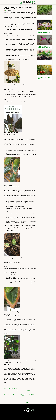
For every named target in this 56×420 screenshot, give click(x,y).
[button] (1, 2)
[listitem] (44, 12)
